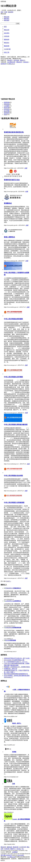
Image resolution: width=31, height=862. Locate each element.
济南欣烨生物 (17, 627)
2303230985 (20, 855)
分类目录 (6, 36)
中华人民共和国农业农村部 (13, 475)
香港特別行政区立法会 (12, 180)
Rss (23, 848)
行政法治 (25, 62)
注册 (5, 12)
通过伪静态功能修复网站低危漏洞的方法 (16, 673)
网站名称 (6, 17)
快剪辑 (14, 751)
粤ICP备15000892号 (6, 855)
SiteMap (19, 848)
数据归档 (6, 46)
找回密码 (10, 12)
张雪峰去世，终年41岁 (10, 668)
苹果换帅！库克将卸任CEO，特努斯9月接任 (17, 667)
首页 (5, 26)
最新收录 (6, 39)
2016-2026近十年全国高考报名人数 (14, 660)
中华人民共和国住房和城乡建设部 (16, 424)
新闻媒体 (6, 112)
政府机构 (3, 63)
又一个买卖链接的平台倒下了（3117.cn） (16, 661)
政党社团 (6, 107)
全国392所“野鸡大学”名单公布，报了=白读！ (17, 658)
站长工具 (6, 52)
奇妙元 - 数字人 (16, 723)
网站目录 (6, 30)
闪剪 (13, 783)
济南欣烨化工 (17, 588)
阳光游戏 (13, 640)
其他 (5, 114)
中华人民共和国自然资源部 (13, 319)
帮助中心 (22, 60)
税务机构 (6, 104)
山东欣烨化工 (17, 601)
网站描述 (6, 20)
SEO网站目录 (11, 62)
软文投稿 (16, 60)
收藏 (25, 168)
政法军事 (6, 111)
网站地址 (6, 18)
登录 (2, 12)
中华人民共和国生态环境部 (13, 377)
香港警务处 (8, 203)
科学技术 (6, 109)
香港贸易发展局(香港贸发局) (14, 132)
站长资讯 (6, 33)
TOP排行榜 (7, 49)
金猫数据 (15, 852)
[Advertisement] (15, 81)
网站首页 (3, 847)
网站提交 (6, 42)
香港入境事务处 (9, 237)
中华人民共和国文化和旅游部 (14, 502)
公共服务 (6, 106)
